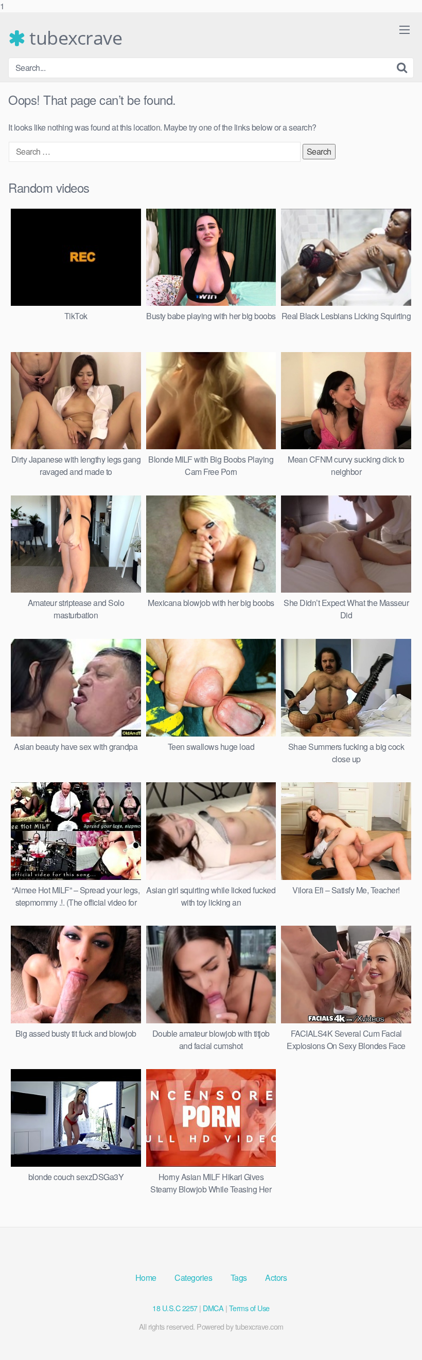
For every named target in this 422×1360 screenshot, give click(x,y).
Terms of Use (249, 1307)
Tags (239, 1277)
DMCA (213, 1307)
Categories (193, 1277)
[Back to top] (393, 1331)
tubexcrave (73, 38)
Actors (276, 1277)
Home (145, 1277)
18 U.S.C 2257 (175, 1307)
